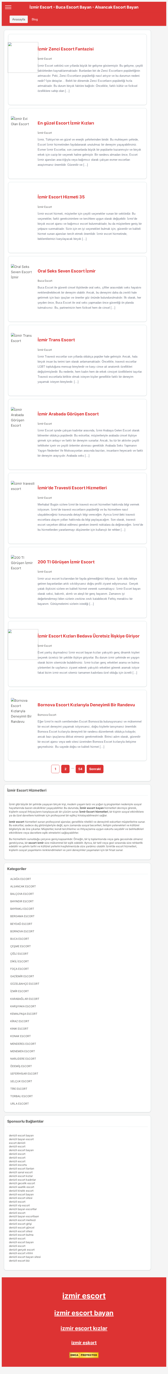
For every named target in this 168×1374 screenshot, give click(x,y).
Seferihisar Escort (24, 1073)
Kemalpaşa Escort (23, 1013)
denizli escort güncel (21, 1227)
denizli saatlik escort (21, 1187)
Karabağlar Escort (24, 998)
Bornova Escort (47, 714)
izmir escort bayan (84, 1313)
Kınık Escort (19, 1028)
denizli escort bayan (21, 1135)
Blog (35, 19)
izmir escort (84, 1295)
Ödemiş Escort (21, 1066)
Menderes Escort (23, 1043)
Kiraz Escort (19, 1021)
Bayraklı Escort (22, 908)
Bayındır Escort (22, 901)
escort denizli (17, 1142)
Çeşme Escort (20, 946)
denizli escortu (18, 1164)
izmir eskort (84, 1342)
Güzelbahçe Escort (24, 983)
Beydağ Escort (21, 923)
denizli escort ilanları (21, 1168)
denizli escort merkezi (22, 1220)
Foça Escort (19, 968)
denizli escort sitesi (20, 1198)
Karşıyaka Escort (23, 1006)
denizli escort (17, 1146)
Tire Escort (18, 1088)
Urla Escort (19, 1103)
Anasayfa (18, 19)
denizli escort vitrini (21, 1253)
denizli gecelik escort (22, 1183)
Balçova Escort (22, 893)
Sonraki (95, 769)
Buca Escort (45, 280)
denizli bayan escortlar (23, 1209)
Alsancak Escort (23, 886)
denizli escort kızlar (21, 1176)
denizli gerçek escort (22, 1249)
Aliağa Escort (20, 879)
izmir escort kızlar (84, 1328)
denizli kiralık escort (21, 1190)
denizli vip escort (19, 1205)
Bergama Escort (22, 916)
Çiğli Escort (19, 953)
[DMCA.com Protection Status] (84, 1357)
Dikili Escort (19, 961)
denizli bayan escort (21, 1139)
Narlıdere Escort (23, 1058)
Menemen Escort (22, 1051)
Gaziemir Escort (22, 976)
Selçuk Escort (21, 1081)
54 (80, 769)
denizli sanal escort (21, 1172)
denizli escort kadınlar (22, 1179)
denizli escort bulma (21, 1234)
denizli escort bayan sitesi (25, 1256)
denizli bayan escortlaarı (24, 1216)
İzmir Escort (45, 58)
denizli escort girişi (20, 1223)
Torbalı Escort (21, 1096)
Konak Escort (20, 1036)
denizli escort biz (19, 1260)
